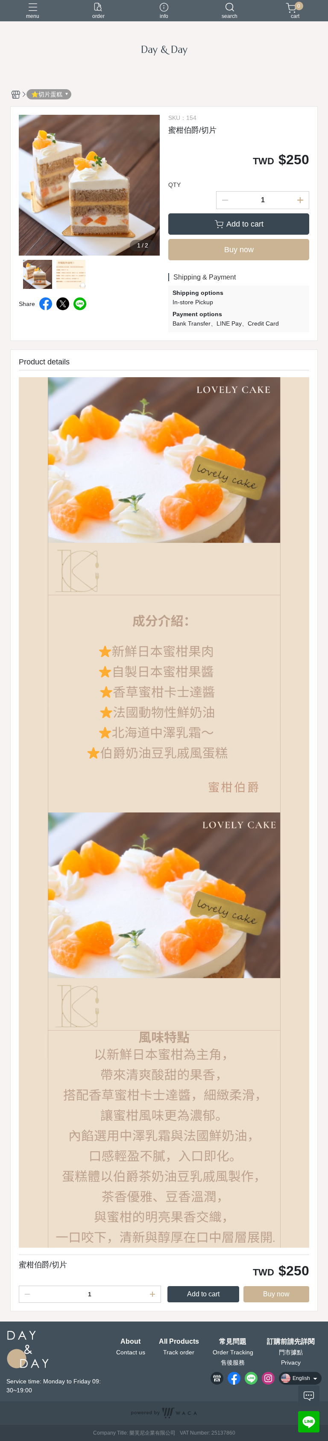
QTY (174, 184)
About (130, 1341)
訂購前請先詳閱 (291, 1341)
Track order (178, 1352)
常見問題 (232, 1341)
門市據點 (291, 1352)
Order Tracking (233, 1352)
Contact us (130, 1352)
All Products (179, 1341)
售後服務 (233, 1362)
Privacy (291, 1362)
